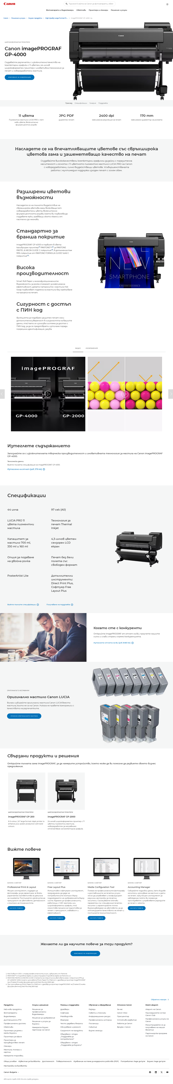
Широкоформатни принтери (17, 42)
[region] (48, 394)
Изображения (92, 348)
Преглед (68, 103)
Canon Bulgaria (10, 1072)
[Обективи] (87, 10)
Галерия (92, 103)
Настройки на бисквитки (15, 1066)
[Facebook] (150, 1072)
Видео (78, 348)
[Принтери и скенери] (109, 10)
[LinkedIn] (156, 1072)
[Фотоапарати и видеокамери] (74, 10)
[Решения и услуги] (128, 10)
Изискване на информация (19, 77)
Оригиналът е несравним (18, 690)
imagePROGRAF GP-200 (21, 816)
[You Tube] (167, 1072)
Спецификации (81, 103)
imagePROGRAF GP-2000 (61, 816)
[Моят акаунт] (167, 4)
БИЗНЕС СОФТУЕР (14, 883)
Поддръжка (103, 103)
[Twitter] (162, 1072)
